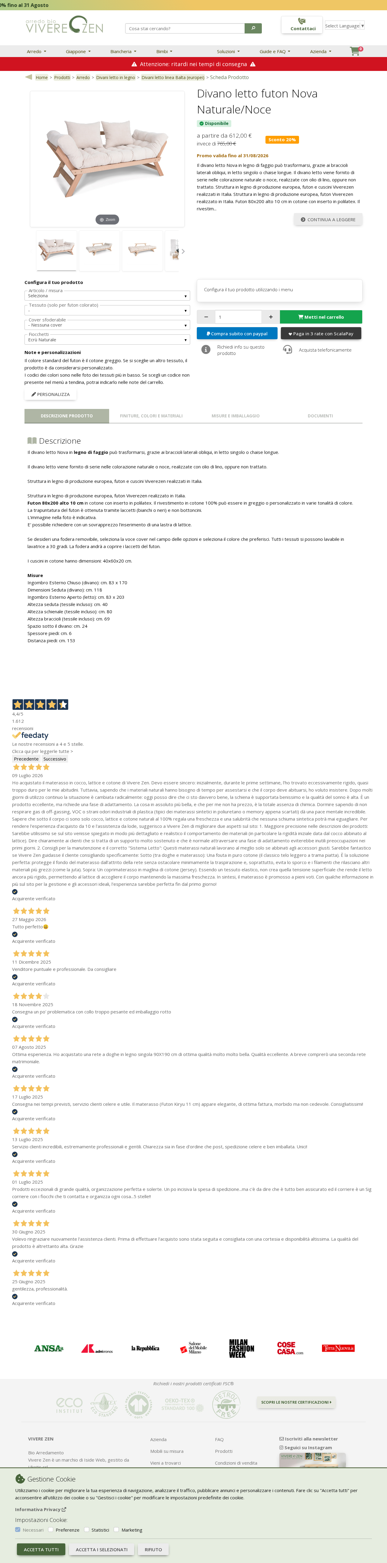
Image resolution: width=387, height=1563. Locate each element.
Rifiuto (153, 1549)
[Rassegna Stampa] (48, 1348)
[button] (253, 28)
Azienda (319, 51)
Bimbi (162, 51)
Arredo (35, 51)
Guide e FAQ (273, 51)
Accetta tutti (41, 1549)
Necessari (33, 1530)
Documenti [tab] (320, 416)
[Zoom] (107, 158)
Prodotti (62, 77)
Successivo (55, 759)
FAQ (219, 1439)
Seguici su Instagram (307, 1447)
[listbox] (107, 296)
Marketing (132, 1530)
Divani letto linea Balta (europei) (172, 77)
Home (42, 77)
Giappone (76, 51)
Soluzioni (226, 51)
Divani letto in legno (115, 77)
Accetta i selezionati (102, 1549)
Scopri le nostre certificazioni (295, 1402)
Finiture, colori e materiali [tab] (151, 416)
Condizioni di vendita (236, 1463)
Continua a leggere (331, 219)
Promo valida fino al (232, 155)
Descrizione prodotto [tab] (67, 416)
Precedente (26, 759)
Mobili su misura (167, 1451)
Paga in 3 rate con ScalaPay (323, 333)
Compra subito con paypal (239, 333)
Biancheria (121, 51)
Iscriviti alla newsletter (311, 1439)
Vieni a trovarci (165, 1463)
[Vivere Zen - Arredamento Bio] (64, 23)
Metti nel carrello (324, 317)
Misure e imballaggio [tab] (236, 416)
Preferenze (68, 1530)
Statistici (100, 1530)
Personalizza (53, 394)
